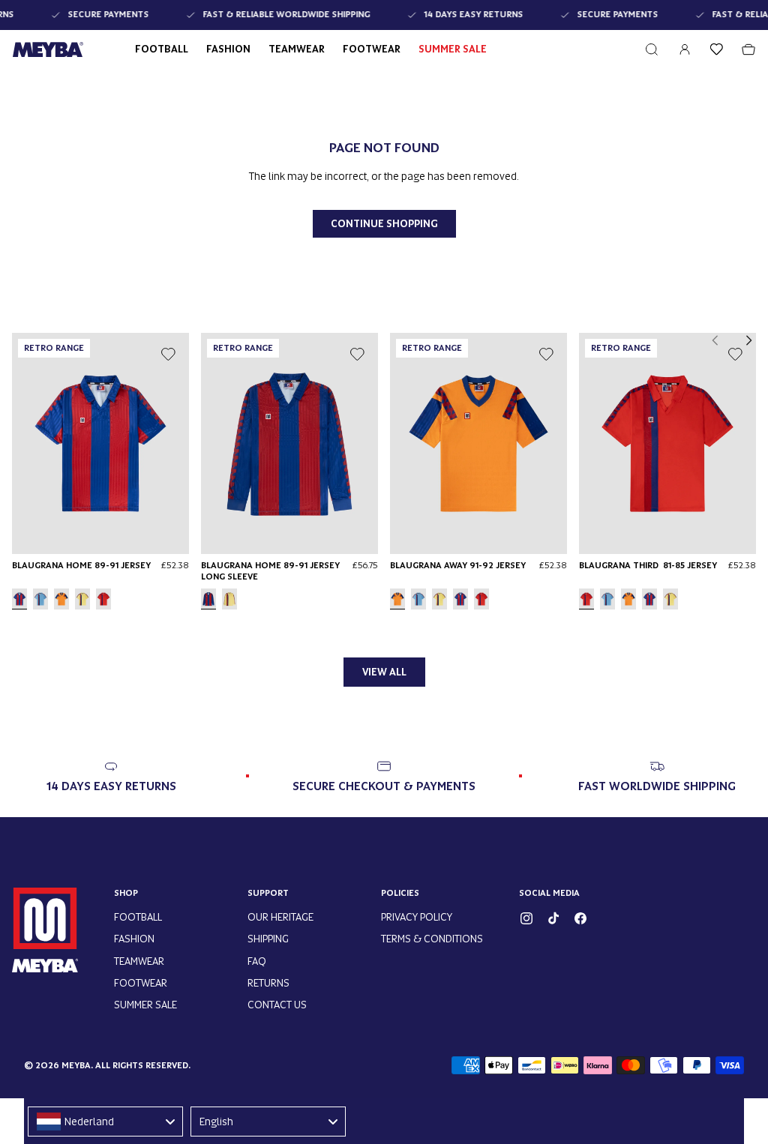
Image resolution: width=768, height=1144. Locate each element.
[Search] (651, 49)
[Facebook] (580, 918)
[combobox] (105, 1122)
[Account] (684, 49)
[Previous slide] (715, 340)
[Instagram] (526, 918)
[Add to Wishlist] (168, 353)
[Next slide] (748, 340)
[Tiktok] (553, 918)
